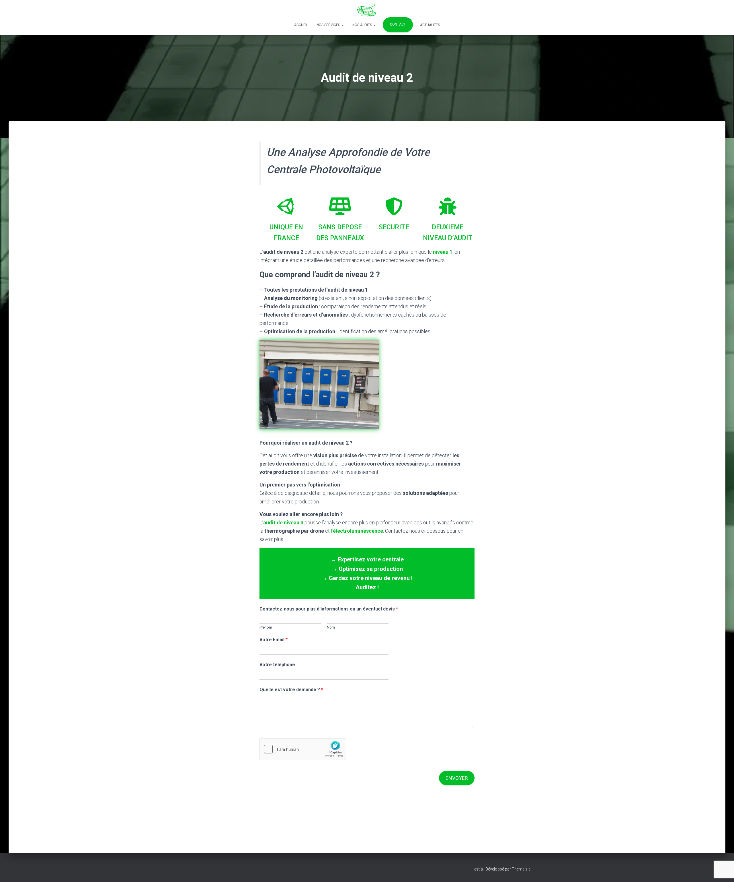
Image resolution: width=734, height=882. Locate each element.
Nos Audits (362, 25)
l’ (357, 531)
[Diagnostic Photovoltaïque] (367, 10)
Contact (398, 24)
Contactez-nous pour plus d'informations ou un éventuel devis (328, 609)
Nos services (329, 25)
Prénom (265, 627)
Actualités (430, 25)
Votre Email (273, 639)
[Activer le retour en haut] (722, 870)
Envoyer (457, 778)
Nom (331, 627)
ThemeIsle (521, 869)
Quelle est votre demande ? (291, 689)
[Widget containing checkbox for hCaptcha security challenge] (302, 749)
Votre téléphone (277, 664)
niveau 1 (442, 252)
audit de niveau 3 (283, 522)
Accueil (301, 25)
